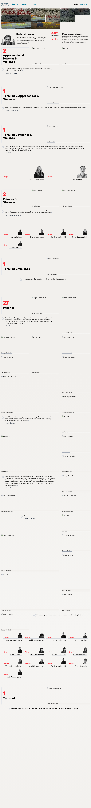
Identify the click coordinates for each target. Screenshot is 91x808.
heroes (15, 4)
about (33, 4)
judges (24, 4)
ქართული (83, 4)
